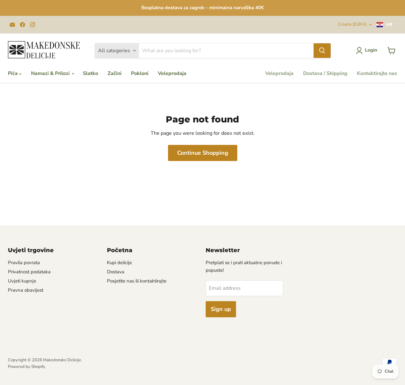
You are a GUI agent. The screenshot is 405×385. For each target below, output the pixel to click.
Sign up (221, 309)
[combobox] (384, 24)
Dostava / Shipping (325, 73)
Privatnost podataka (29, 272)
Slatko (90, 73)
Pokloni (139, 73)
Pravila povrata (24, 262)
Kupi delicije (119, 262)
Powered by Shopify (26, 366)
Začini (115, 73)
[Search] (322, 50)
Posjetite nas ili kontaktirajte (136, 281)
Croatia (352, 24)
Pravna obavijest (25, 290)
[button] (368, 50)
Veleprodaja (172, 73)
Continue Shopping (202, 153)
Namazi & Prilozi (51, 73)
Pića (13, 73)
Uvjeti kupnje (22, 281)
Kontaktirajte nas (377, 73)
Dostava (115, 272)
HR (389, 24)
